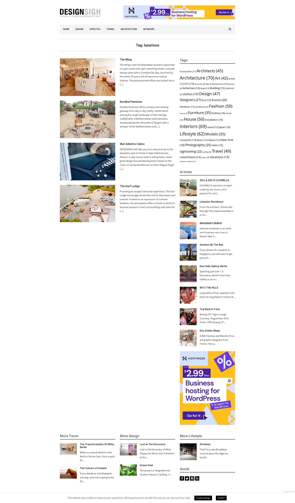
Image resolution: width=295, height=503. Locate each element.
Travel (110, 29)
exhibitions (202, 107)
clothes (191, 94)
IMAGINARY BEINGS (211, 223)
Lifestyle (94, 29)
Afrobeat (205, 444)
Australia (200, 84)
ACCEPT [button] (221, 498)
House (194, 119)
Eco (206, 100)
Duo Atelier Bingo (210, 330)
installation (214, 119)
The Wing (126, 59)
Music (202, 140)
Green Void (146, 465)
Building (217, 88)
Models (215, 134)
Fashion (220, 106)
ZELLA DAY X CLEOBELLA (214, 180)
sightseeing (191, 151)
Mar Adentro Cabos (132, 144)
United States (190, 157)
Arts (189, 83)
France (183, 113)
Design (79, 29)
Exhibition (187, 106)
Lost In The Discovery (152, 444)
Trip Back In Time (210, 309)
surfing (207, 152)
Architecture (129, 29)
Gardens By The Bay (211, 244)
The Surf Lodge (130, 186)
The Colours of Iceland (93, 468)
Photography (198, 145)
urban (205, 157)
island (212, 127)
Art (221, 78)
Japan (224, 127)
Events (219, 100)
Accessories (188, 71)
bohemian (191, 88)
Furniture (199, 112)
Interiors (148, 29)
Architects (210, 71)
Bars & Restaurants (216, 84)
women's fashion (188, 161)
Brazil (205, 88)
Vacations (219, 157)
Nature (214, 140)
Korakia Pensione (131, 101)
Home (66, 29)
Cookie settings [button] (203, 498)
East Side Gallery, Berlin (213, 266)
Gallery (218, 113)
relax (217, 145)
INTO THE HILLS (209, 287)
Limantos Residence (211, 201)
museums (188, 140)
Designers (190, 99)
